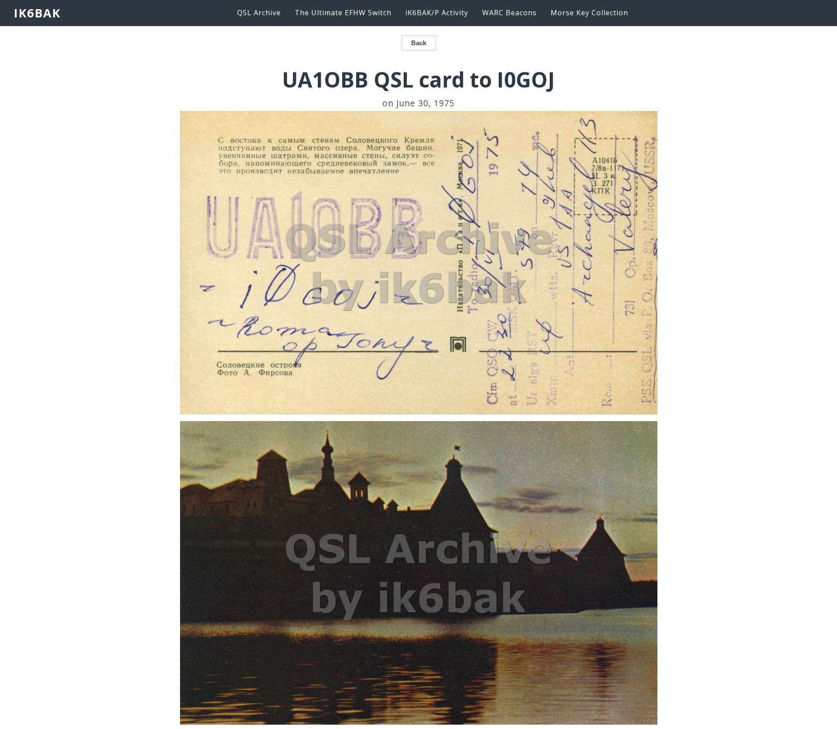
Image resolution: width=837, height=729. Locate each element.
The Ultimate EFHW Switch (343, 12)
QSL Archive (259, 12)
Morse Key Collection (589, 12)
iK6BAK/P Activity (436, 12)
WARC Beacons (509, 12)
